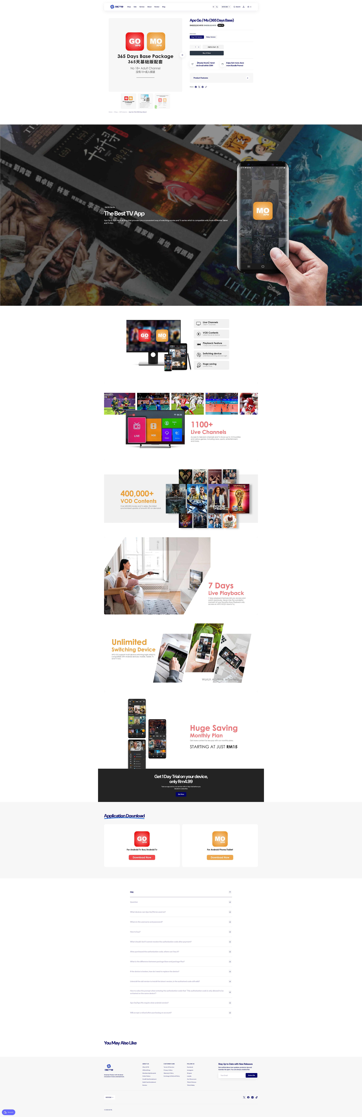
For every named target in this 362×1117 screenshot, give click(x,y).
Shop (115, 112)
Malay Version (211, 37)
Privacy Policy (168, 1070)
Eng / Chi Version (197, 37)
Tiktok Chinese (191, 1082)
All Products (123, 112)
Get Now (181, 794)
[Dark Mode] (215, 7)
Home (110, 112)
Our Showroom (191, 1079)
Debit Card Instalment (149, 1082)
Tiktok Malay (191, 1085)
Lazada (189, 1076)
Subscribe (251, 1075)
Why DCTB (145, 1067)
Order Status (146, 1076)
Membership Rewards (149, 1073)
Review (144, 1085)
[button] (236, 7)
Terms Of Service (169, 1067)
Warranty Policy (169, 1073)
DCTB (110, 1110)
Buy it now (207, 53)
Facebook (190, 1067)
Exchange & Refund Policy (172, 1076)
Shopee (189, 1073)
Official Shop (146, 1070)
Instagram (190, 1070)
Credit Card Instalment (149, 1079)
